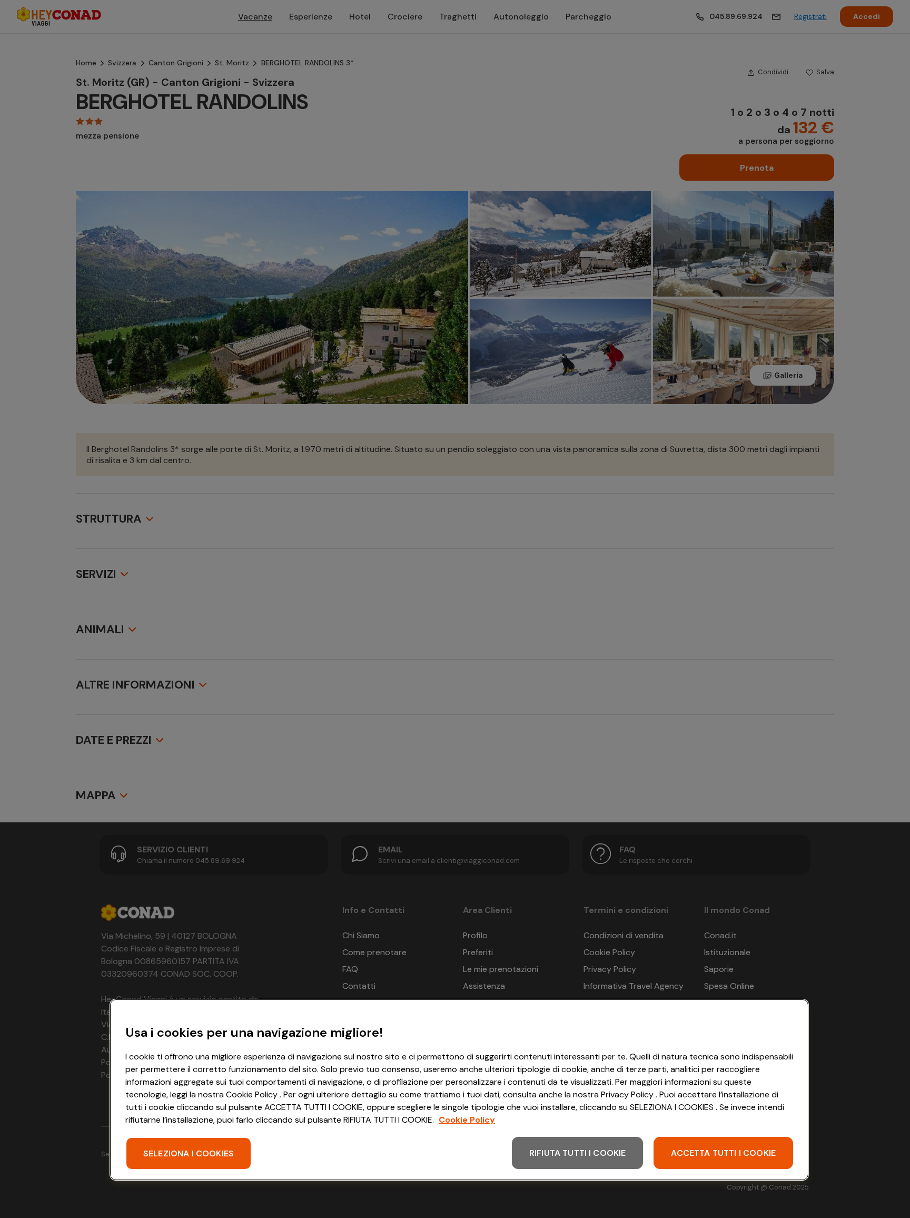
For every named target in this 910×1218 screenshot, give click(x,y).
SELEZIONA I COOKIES (188, 1153)
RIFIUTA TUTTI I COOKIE (577, 1152)
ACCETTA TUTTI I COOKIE (723, 1152)
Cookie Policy (467, 1119)
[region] (459, 1090)
